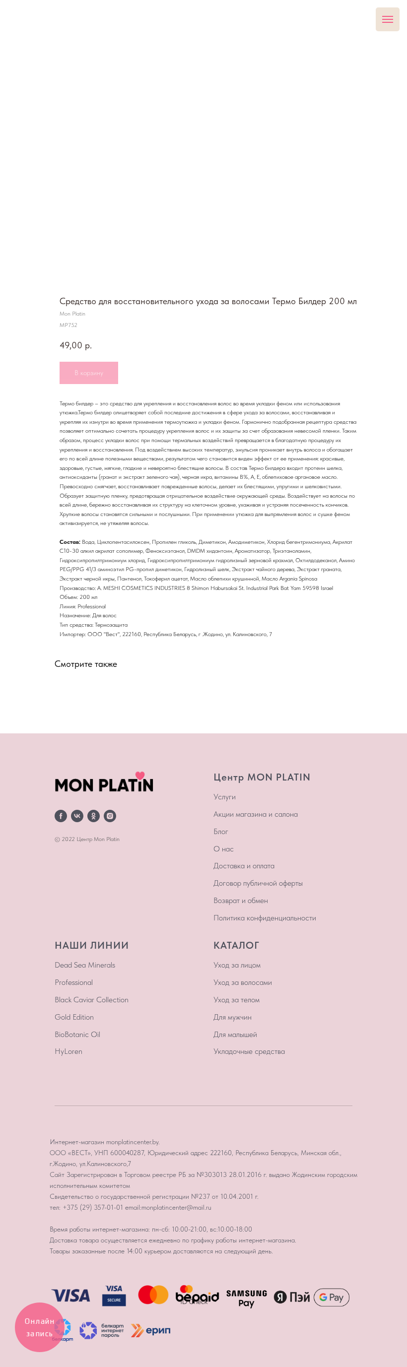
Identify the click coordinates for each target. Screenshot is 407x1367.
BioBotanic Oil (77, 1034)
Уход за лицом (237, 965)
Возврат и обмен (240, 900)
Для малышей (235, 1034)
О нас (223, 848)
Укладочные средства (249, 1051)
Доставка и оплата (243, 865)
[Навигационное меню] (387, 19)
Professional (74, 982)
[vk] (77, 816)
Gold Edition (74, 1017)
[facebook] (61, 816)
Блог (220, 831)
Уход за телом (236, 999)
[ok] (93, 816)
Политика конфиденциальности (264, 917)
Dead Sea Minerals (85, 965)
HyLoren (68, 1051)
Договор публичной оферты (258, 883)
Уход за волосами (242, 982)
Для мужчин (232, 1017)
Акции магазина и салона (255, 814)
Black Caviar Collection (92, 999)
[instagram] (110, 816)
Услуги (224, 796)
